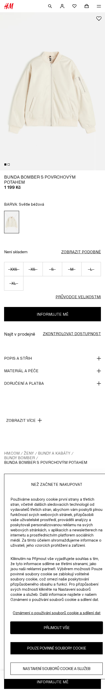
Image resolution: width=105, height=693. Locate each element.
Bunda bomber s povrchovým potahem (45, 462)
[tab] (5, 164)
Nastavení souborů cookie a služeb (56, 668)
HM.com (12, 453)
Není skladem (16, 252)
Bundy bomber (19, 458)
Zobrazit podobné (81, 252)
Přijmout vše (57, 627)
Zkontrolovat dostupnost (72, 334)
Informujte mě (53, 314)
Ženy (29, 453)
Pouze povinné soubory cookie (56, 648)
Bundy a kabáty (54, 453)
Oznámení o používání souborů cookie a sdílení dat (56, 613)
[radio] (11, 222)
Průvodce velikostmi (78, 297)
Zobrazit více (21, 420)
